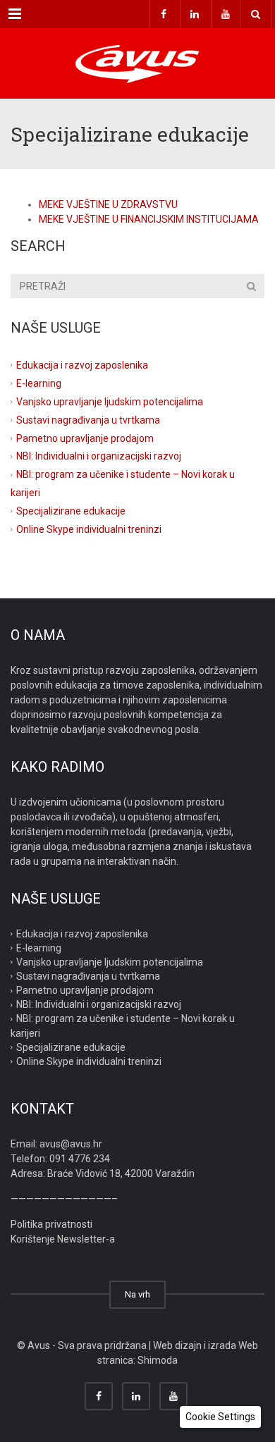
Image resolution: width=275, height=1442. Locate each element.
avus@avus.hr (70, 1144)
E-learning (38, 383)
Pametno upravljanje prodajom (85, 437)
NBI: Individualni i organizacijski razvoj (98, 456)
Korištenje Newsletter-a (63, 1239)
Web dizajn (177, 1345)
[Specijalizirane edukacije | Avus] (137, 63)
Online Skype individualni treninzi (88, 529)
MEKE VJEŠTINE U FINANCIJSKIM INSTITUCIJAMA (149, 219)
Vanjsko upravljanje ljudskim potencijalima (109, 401)
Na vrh (137, 1294)
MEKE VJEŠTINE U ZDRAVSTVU (108, 204)
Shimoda (158, 1360)
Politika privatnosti (51, 1224)
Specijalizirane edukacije (71, 511)
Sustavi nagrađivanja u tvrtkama (88, 419)
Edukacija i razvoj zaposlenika (82, 365)
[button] (220, 1417)
